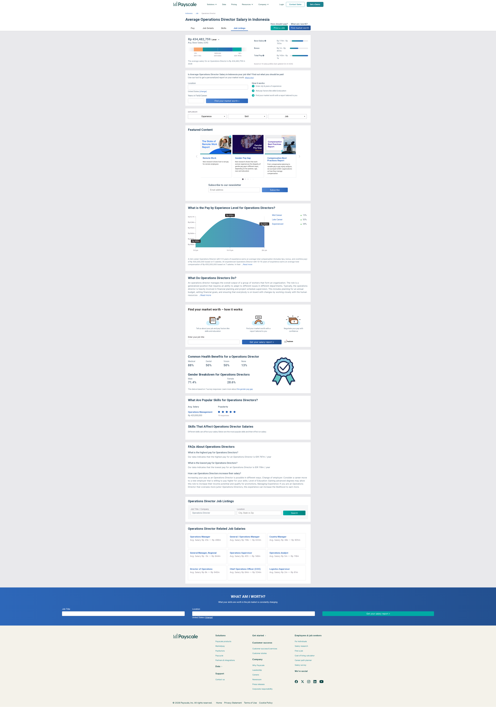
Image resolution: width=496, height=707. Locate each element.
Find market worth (300, 28)
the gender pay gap (245, 389)
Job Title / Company (200, 509)
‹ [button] (196, 156)
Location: (192, 83)
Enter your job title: (196, 337)
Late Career (277, 219)
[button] (192, 28)
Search (294, 513)
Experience (207, 116)
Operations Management (200, 412)
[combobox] (218, 87)
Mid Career (277, 215)
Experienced (277, 224)
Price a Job (279, 28)
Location (241, 509)
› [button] (299, 156)
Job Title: (66, 609)
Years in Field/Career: (197, 95)
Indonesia (188, 13)
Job (197, 13)
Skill (247, 116)
